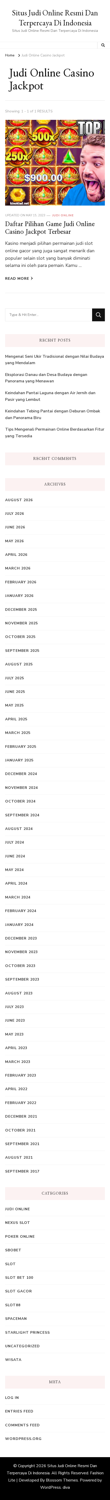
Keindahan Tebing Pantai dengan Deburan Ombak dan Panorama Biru (52, 414)
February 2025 (20, 746)
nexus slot (17, 1222)
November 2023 (21, 952)
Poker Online (20, 1236)
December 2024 (21, 773)
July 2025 (14, 678)
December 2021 (21, 1116)
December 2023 (21, 938)
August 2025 (19, 664)
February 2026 (20, 582)
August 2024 (19, 828)
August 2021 (19, 1157)
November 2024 (21, 787)
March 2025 (17, 732)
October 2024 (20, 801)
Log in (12, 1397)
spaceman (16, 1318)
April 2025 (16, 719)
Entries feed (19, 1411)
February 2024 (20, 910)
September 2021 (22, 1143)
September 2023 (22, 979)
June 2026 (15, 527)
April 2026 (16, 554)
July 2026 (14, 513)
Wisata (13, 1359)
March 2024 (17, 897)
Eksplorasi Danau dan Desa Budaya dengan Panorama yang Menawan (46, 378)
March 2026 (17, 568)
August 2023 (19, 993)
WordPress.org (23, 1438)
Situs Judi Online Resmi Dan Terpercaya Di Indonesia (55, 18)
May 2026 (14, 541)
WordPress (50, 1487)
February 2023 (20, 1075)
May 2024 (14, 869)
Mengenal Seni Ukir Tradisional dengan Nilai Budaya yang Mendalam (54, 360)
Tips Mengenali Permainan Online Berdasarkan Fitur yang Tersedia (54, 433)
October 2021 (20, 1130)
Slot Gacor (18, 1291)
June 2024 (15, 856)
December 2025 (21, 609)
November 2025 (21, 623)
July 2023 (14, 1006)
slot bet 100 (19, 1277)
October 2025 (20, 636)
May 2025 (14, 705)
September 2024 (22, 815)
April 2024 (16, 883)
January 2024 (19, 924)
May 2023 (14, 1034)
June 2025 (15, 691)
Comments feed (22, 1425)
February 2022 (20, 1102)
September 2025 (22, 650)
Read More (17, 278)
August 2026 (19, 500)
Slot (10, 1264)
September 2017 (22, 1171)
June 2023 (15, 1020)
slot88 (12, 1305)
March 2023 (17, 1061)
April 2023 (16, 1048)
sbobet (13, 1250)
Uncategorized (22, 1346)
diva (66, 1487)
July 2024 (14, 842)
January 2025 (19, 760)
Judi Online (63, 215)
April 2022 (16, 1089)
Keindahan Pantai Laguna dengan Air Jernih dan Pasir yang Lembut (50, 396)
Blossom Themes (62, 1480)
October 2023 (20, 965)
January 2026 (19, 595)
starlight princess (27, 1332)
